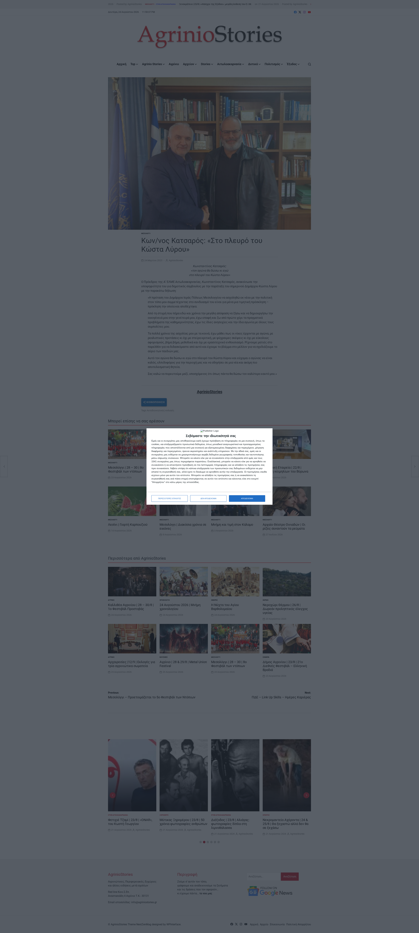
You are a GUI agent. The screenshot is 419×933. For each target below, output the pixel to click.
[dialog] (209, 466)
